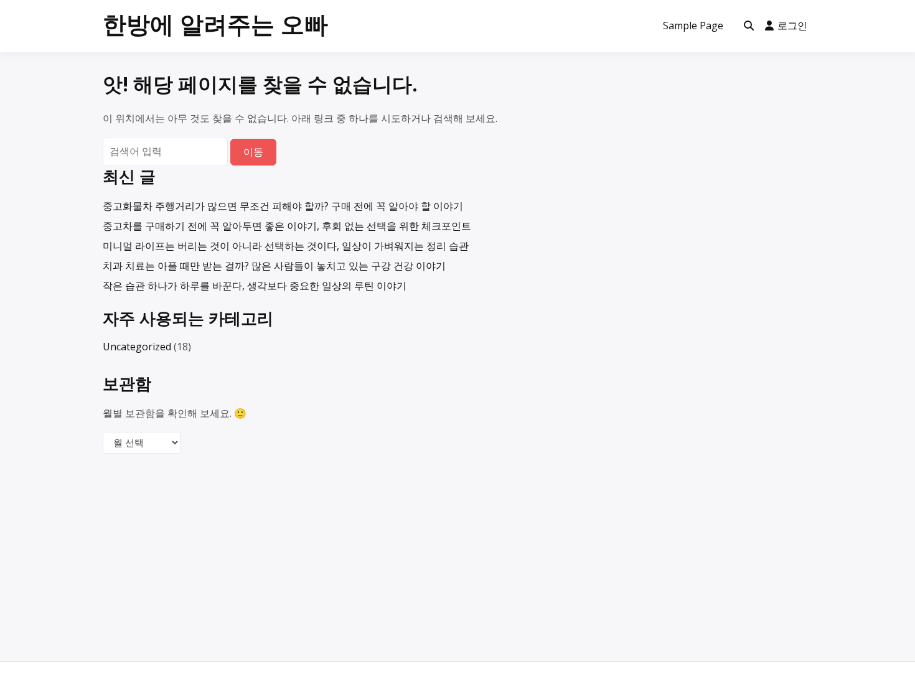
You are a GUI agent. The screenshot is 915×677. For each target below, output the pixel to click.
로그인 (792, 25)
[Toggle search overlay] (749, 26)
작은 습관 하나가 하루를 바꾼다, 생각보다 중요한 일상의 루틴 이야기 (254, 285)
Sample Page (693, 25)
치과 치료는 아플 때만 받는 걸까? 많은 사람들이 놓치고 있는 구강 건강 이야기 (274, 266)
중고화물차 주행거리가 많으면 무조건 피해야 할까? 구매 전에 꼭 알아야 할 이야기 (283, 206)
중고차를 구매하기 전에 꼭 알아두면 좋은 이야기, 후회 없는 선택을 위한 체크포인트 (287, 226)
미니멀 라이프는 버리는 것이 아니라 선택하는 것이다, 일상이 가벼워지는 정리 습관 (286, 246)
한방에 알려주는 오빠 (215, 23)
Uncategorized (137, 346)
